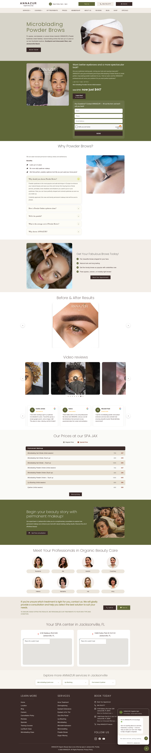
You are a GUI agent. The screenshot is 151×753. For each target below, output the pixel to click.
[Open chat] (146, 748)
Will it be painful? (35, 216)
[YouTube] (103, 738)
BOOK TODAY (33, 50)
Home (23, 702)
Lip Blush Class (26, 729)
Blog (107, 10)
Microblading (62, 722)
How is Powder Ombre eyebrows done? (42, 208)
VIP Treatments (52, 10)
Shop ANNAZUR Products (104, 724)
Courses (38, 10)
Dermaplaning (62, 705)
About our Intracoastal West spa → (106, 721)
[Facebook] (99, 738)
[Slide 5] (77, 396)
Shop (115, 10)
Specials (125, 10)
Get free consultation (39, 533)
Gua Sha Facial (63, 715)
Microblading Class (27, 732)
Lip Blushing (62, 719)
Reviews (99, 10)
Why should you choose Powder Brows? (43, 179)
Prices (64, 10)
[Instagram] (95, 738)
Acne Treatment (63, 702)
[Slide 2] (70, 396)
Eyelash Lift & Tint (64, 712)
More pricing (75, 494)
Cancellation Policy (27, 715)
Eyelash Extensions (64, 709)
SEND (98, 133)
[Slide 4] (74, 396)
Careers (23, 712)
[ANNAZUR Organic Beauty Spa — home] (28, 4)
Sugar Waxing (62, 735)
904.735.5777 (101, 705)
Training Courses (27, 725)
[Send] (146, 738)
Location (24, 705)
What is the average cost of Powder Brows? (44, 224)
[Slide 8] (83, 396)
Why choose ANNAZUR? (38, 231)
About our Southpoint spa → (105, 713)
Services (26, 10)
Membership (75, 10)
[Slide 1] (68, 396)
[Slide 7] (81, 396)
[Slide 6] (79, 396)
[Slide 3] (72, 396)
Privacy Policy (88, 750)
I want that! (79, 96)
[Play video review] (75, 378)
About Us (88, 10)
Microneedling (62, 729)
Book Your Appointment (100, 277)
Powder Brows (63, 732)
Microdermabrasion (64, 725)
